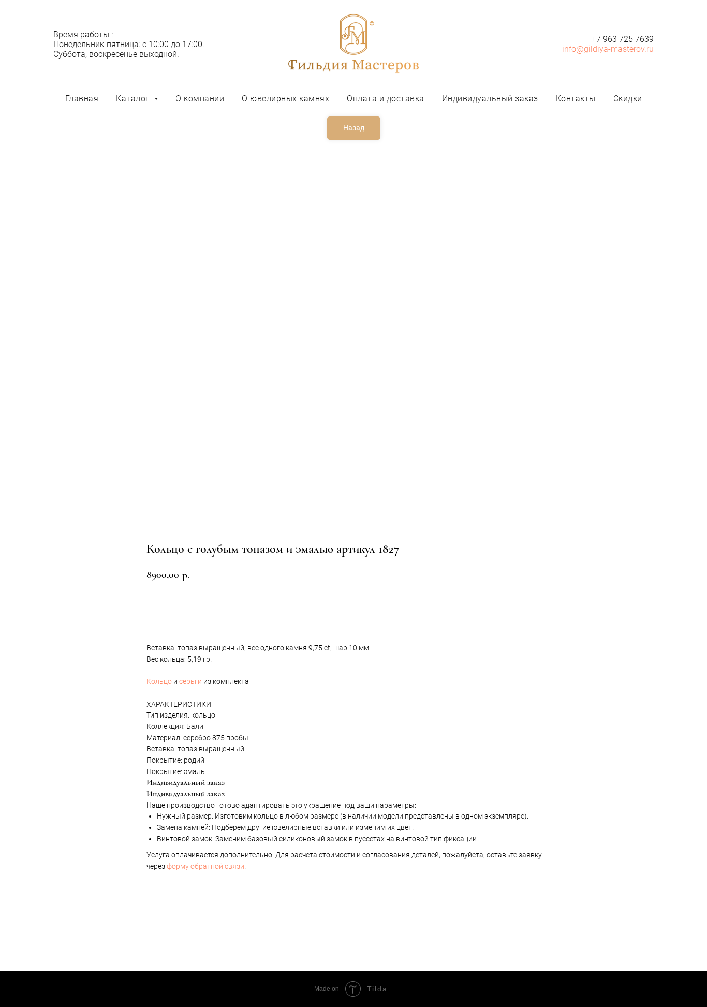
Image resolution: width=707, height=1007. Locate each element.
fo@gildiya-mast (599, 49)
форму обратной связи (205, 866)
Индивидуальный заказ (490, 99)
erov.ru (641, 49)
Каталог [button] (134, 99)
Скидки (627, 99)
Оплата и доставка (385, 99)
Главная (82, 99)
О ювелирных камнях (285, 99)
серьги (190, 681)
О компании (199, 99)
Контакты (576, 99)
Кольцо (159, 681)
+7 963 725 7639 (623, 39)
